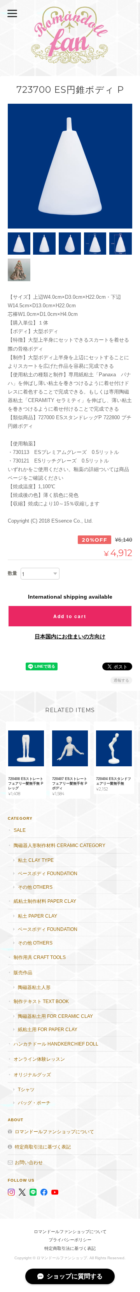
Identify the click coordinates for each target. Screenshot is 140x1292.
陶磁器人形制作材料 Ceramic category (59, 845)
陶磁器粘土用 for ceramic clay (55, 1016)
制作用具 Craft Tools (40, 957)
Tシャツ (26, 1089)
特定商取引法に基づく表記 (43, 1146)
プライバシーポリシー (70, 1239)
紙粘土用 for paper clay (47, 1029)
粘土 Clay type (36, 860)
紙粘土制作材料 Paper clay (45, 901)
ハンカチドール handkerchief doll (56, 1043)
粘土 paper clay (37, 915)
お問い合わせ (29, 1162)
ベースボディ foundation (47, 873)
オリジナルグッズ (32, 1074)
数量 (12, 573)
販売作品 (23, 972)
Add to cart (69, 616)
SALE (20, 830)
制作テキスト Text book (41, 1001)
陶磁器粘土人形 (34, 987)
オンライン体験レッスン (39, 1059)
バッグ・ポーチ (34, 1102)
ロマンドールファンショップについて (54, 1131)
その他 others (35, 887)
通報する (121, 680)
